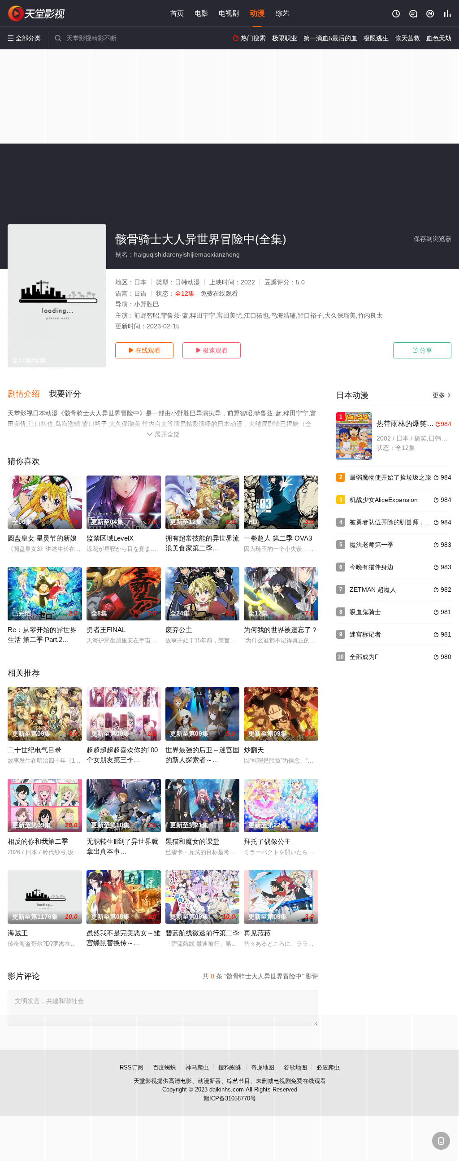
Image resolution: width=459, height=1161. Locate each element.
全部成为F (364, 656)
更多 (442, 395)
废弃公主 (178, 629)
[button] (28, 394)
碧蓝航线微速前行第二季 (202, 933)
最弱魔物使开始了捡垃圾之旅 (390, 477)
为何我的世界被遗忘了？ (281, 629)
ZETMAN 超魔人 (373, 589)
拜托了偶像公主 (267, 841)
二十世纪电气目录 (34, 750)
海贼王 (18, 933)
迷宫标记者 (365, 634)
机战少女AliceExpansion (384, 499)
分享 (422, 350)
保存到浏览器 (432, 238)
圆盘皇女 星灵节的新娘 (42, 538)
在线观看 (144, 350)
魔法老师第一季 (372, 544)
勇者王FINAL (106, 629)
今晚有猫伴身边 (372, 567)
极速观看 (211, 350)
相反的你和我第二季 (38, 841)
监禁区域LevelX (110, 538)
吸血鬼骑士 (365, 611)
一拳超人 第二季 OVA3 (278, 538)
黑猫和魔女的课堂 (192, 841)
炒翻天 (254, 750)
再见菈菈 (257, 933)
